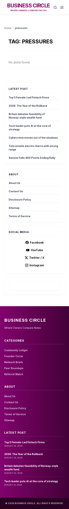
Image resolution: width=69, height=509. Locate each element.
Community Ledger (16, 350)
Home (7, 27)
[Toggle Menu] (62, 7)
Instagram (37, 265)
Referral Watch (13, 374)
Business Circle (28, 5)
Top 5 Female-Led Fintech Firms (29, 97)
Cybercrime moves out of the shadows (33, 137)
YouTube (37, 250)
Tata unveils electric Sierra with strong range (33, 147)
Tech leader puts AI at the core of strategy (30, 127)
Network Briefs (13, 362)
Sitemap (14, 207)
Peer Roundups (13, 368)
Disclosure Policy (20, 199)
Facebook (37, 242)
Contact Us (16, 191)
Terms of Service (19, 216)
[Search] (55, 7)
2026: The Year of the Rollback (28, 105)
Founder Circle (13, 356)
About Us (14, 182)
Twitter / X (36, 257)
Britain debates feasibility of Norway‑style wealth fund (27, 116)
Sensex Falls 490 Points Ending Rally (32, 157)
